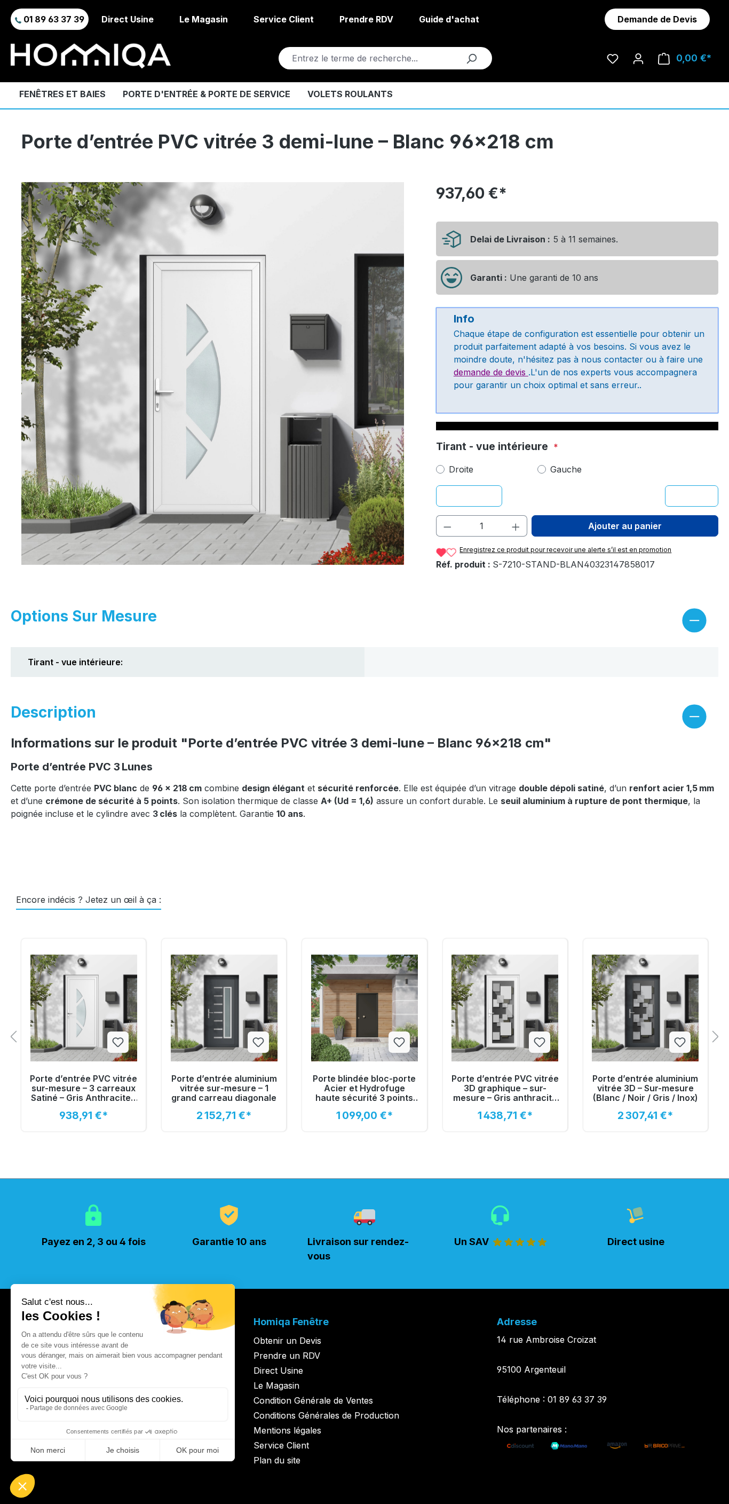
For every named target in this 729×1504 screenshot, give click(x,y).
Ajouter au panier (625, 526)
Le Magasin (203, 19)
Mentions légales (287, 1430)
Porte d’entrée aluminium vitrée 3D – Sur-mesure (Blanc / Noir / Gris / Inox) (645, 1088)
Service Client (283, 19)
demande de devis (491, 372)
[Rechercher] (471, 58)
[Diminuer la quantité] (447, 526)
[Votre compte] (638, 58)
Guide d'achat (449, 19)
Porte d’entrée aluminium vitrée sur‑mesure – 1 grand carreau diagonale (224, 1088)
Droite (461, 469)
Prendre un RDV (286, 1355)
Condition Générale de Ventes (313, 1400)
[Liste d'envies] (612, 58)
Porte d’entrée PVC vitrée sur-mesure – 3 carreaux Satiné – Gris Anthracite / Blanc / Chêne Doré (83, 1088)
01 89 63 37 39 (52, 19)
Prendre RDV (366, 19)
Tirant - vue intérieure (493, 446)
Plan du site (276, 1460)
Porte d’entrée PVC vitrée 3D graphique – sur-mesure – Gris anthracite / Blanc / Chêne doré (505, 1088)
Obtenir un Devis (287, 1340)
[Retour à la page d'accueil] (91, 56)
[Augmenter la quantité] (516, 526)
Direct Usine (127, 19)
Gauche (566, 469)
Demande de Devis (657, 19)
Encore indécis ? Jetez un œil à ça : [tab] (88, 899)
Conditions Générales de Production (326, 1415)
